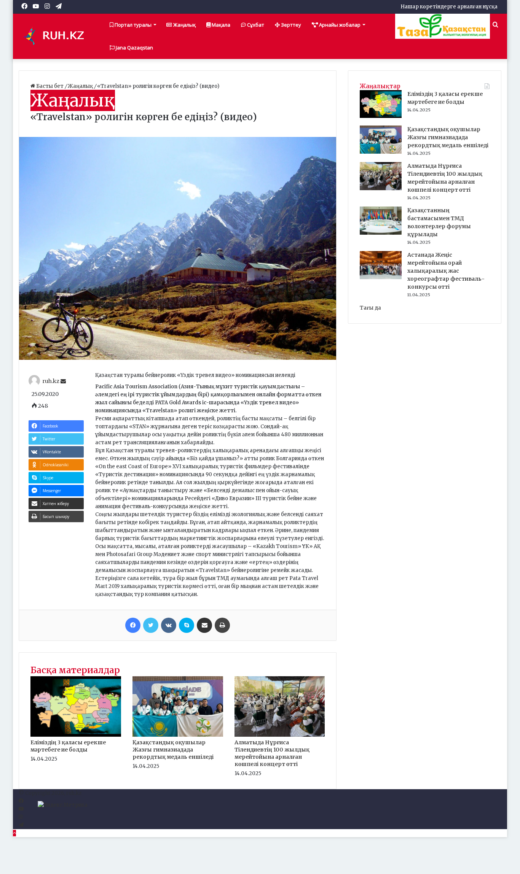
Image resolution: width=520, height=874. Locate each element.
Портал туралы (132, 24)
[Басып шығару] (222, 625)
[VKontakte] (168, 625)
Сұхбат (255, 24)
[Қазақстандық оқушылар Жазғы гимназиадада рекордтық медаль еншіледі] (177, 735)
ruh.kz (50, 381)
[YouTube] (21, 809)
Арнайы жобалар (339, 24)
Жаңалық (184, 24)
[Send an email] (63, 381)
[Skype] (186, 625)
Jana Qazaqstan (134, 47)
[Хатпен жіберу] (204, 625)
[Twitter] (150, 625)
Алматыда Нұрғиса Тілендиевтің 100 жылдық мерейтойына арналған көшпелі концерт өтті (271, 753)
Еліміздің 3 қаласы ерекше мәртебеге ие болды (68, 746)
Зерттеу (290, 24)
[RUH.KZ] (57, 36)
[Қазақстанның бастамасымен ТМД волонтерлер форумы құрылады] (381, 233)
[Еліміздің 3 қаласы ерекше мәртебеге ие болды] (75, 735)
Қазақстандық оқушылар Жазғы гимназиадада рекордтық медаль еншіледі (173, 749)
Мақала (220, 24)
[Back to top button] (14, 833)
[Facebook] (132, 625)
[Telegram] (21, 825)
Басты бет (50, 86)
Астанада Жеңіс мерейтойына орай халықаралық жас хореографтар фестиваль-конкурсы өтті (446, 270)
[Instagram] (21, 817)
